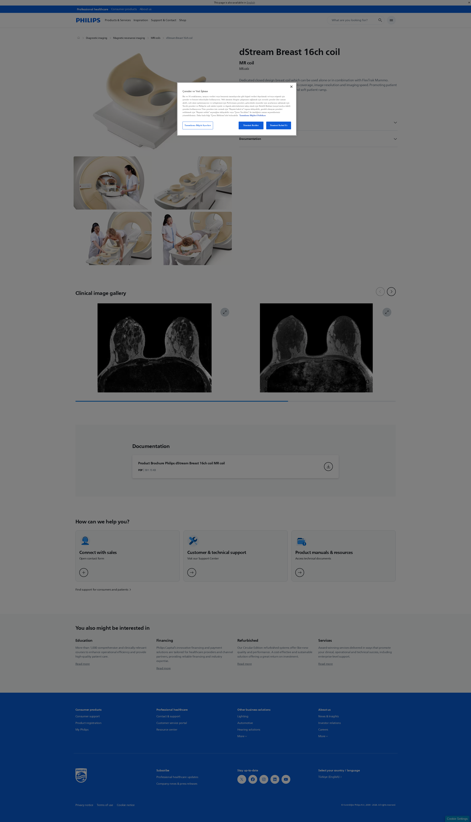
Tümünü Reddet (251, 125)
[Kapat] (291, 87)
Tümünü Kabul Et (279, 125)
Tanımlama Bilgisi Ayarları (198, 125)
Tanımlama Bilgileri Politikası (252, 115)
